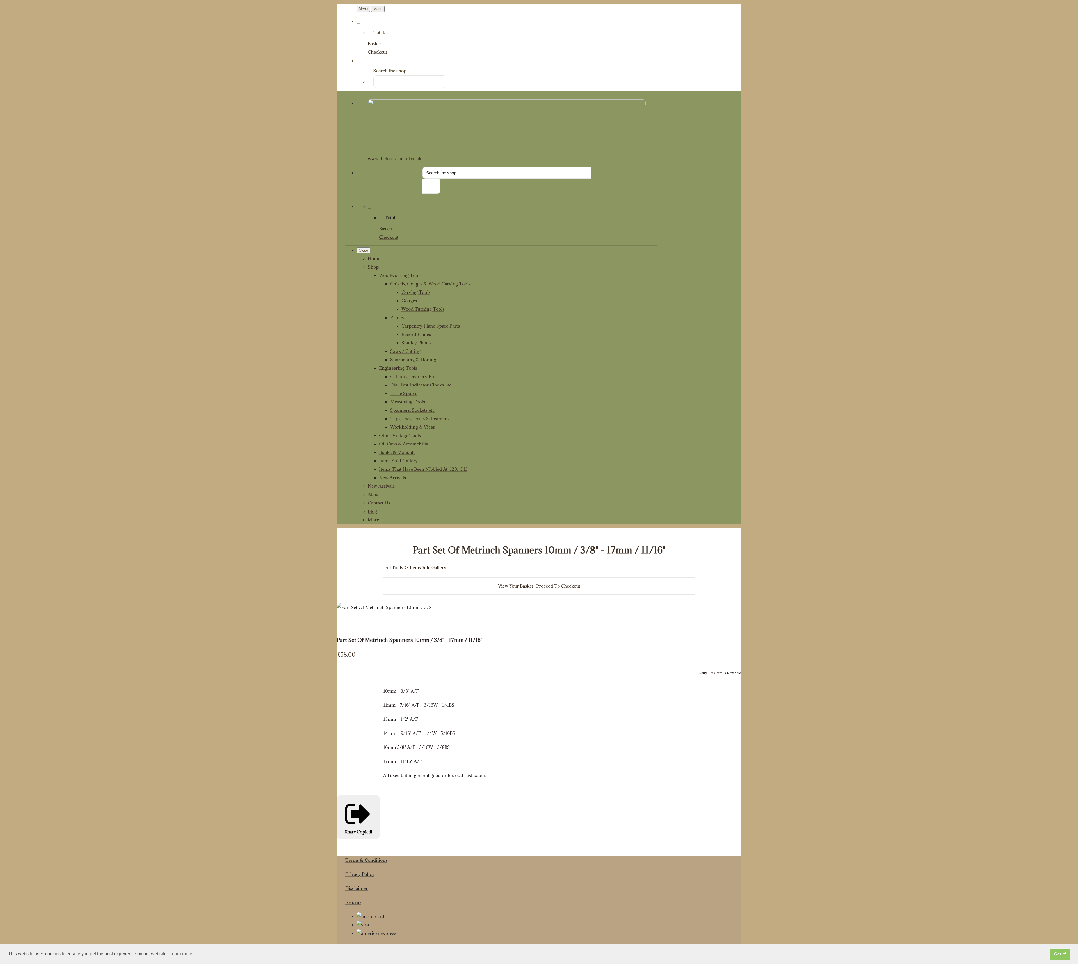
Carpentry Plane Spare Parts (430, 326)
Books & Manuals (397, 452)
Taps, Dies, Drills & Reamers (419, 418)
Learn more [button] (181, 953)
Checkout (377, 52)
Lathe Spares (403, 393)
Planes (397, 317)
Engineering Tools (398, 368)
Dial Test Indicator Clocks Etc (420, 385)
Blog (372, 511)
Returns (353, 902)
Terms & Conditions (366, 860)
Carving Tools (415, 292)
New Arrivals (392, 477)
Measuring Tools (407, 401)
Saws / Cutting (405, 351)
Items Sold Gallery (398, 460)
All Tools (394, 567)
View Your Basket (515, 586)
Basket (374, 43)
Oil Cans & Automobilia (403, 444)
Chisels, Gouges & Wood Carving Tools (430, 284)
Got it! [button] (1060, 954)
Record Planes (416, 334)
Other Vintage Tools (400, 435)
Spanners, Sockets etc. (412, 410)
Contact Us (379, 503)
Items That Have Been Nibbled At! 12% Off (423, 469)
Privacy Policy (359, 874)
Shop (373, 267)
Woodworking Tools (400, 275)
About (374, 494)
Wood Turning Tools (422, 309)
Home (374, 258)
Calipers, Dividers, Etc (412, 376)
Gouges (409, 300)
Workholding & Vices (412, 427)
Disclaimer (356, 888)
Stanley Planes (416, 342)
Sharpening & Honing (413, 359)
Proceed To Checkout (558, 586)
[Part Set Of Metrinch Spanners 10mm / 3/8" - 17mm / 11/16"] (345, 624)
